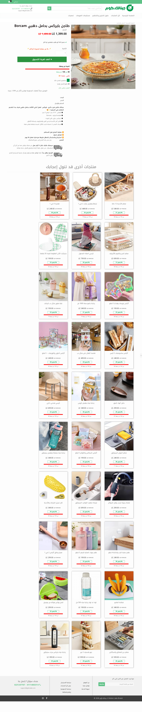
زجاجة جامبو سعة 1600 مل (86, 303)
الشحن (62, 100)
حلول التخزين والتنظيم (100, 15)
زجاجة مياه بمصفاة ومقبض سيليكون (53, 452)
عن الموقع (86, 682)
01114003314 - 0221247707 (21, 8)
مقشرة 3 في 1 (55, 203)
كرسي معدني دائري (53, 403)
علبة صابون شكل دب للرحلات (53, 303)
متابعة (101, 684)
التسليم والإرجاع (59, 103)
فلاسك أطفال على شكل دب (86, 353)
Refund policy (66, 692)
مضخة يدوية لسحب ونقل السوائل (119, 502)
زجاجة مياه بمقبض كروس (86, 403)
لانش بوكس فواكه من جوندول (53, 602)
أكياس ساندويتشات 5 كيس (119, 353)
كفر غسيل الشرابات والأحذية (53, 502)
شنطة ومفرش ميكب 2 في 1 (87, 203)
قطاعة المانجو (119, 602)
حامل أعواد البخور (119, 403)
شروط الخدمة (85, 689)
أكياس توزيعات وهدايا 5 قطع (119, 303)
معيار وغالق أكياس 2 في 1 (53, 552)
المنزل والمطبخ (121, 23)
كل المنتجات (115, 15)
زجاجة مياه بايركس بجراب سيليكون (54, 652)
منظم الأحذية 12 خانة (119, 203)
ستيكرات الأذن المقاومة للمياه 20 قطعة (53, 253)
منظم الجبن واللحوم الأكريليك (118, 253)
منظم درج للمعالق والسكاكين (119, 652)
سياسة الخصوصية (66, 689)
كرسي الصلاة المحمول (86, 253)
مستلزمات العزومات (83, 15)
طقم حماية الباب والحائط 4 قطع (119, 552)
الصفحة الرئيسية (128, 15)
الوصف (62, 97)
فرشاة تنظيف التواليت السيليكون (86, 502)
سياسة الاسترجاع (66, 682)
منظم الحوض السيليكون (119, 452)
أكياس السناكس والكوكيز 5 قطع (86, 452)
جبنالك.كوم (103, 698)
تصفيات (71, 15)
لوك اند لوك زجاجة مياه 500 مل (86, 602)
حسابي (16, 1)
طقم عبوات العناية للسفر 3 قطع (86, 552)
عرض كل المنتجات (66, 686)
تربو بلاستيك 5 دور (86, 652)
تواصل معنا (86, 686)
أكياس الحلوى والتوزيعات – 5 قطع (53, 353)
